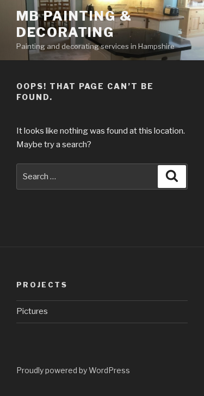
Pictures (32, 311)
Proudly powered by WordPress (73, 370)
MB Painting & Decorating (74, 24)
